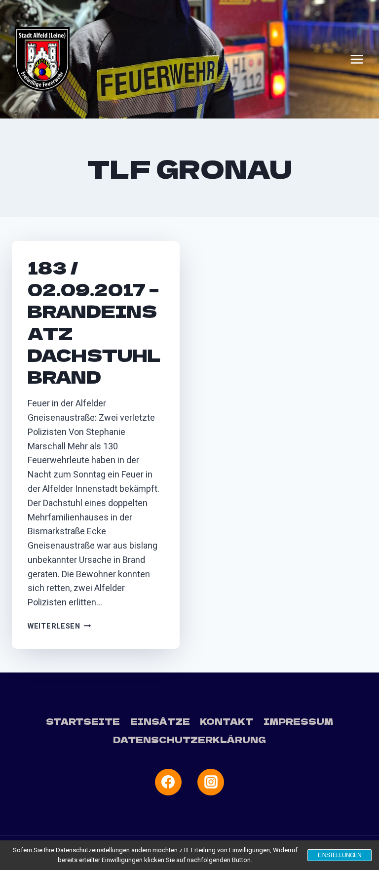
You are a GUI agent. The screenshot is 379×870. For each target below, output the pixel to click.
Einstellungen (339, 855)
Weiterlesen (59, 626)
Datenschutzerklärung (189, 739)
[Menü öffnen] (356, 59)
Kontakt (226, 721)
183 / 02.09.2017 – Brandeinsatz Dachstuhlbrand (94, 322)
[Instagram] (210, 782)
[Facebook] (168, 782)
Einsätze (160, 721)
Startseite (83, 721)
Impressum (298, 721)
